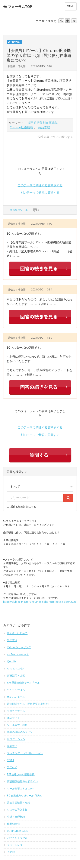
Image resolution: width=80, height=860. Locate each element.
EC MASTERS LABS (17, 831)
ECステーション (16, 739)
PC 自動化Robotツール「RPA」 (25, 795)
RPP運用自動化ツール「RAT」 (24, 682)
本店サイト (13, 718)
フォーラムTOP (20, 6)
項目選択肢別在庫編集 (43, 123)
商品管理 (44, 127)
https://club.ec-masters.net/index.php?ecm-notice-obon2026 (39, 602)
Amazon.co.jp (15, 668)
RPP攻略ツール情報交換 (21, 774)
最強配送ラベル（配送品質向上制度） (29, 704)
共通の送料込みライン (20, 732)
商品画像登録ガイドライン (22, 781)
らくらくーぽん (16, 689)
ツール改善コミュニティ (21, 788)
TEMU (10, 760)
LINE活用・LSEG (16, 675)
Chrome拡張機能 (21, 127)
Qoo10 (11, 661)
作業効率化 (13, 824)
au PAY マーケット (18, 654)
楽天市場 (12, 640)
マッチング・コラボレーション (25, 753)
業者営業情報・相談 (18, 802)
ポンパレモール (16, 697)
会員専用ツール (19, 210)
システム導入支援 (17, 809)
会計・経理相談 (16, 817)
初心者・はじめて (17, 633)
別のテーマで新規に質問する (40, 192)
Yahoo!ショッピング (19, 647)
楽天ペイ (12, 767)
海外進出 (12, 746)
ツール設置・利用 (17, 725)
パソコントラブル (17, 838)
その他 (11, 852)
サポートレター (16, 845)
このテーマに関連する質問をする (40, 185)
